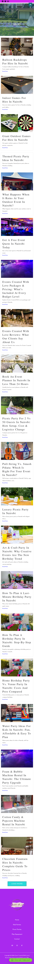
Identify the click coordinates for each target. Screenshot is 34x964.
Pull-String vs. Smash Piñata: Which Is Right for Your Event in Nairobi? (17, 469)
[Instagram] (5, 1)
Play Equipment (17, 934)
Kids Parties (17, 924)
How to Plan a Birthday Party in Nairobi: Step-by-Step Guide (16, 640)
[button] (20, 960)
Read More (5, 71)
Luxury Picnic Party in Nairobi (15, 511)
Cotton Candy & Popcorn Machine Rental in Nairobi (13, 820)
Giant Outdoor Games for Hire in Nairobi (16, 137)
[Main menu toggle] (30, 4)
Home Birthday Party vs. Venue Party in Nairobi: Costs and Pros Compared (16, 686)
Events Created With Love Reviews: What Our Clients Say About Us (15, 336)
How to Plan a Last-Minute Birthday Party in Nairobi (17, 596)
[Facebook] (2, 1)
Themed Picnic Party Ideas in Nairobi (15, 158)
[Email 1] (8, 1)
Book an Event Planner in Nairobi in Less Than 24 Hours (16, 380)
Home (17, 920)
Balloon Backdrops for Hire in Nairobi (15, 61)
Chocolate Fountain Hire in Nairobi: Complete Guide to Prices (15, 864)
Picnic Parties (17, 929)
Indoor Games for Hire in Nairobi (14, 99)
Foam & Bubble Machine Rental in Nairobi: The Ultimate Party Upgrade (16, 777)
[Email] (12, 945)
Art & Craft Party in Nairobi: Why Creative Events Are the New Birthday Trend (17, 553)
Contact (17, 939)
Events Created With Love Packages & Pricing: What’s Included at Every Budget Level (15, 289)
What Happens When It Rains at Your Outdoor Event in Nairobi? (15, 200)
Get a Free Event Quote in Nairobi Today (13, 243)
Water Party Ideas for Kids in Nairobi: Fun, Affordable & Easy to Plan (16, 731)
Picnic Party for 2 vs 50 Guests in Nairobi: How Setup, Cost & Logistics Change (16, 423)
